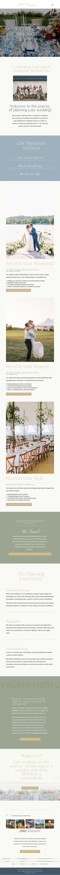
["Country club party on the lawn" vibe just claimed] (39, 823)
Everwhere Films (14, 858)
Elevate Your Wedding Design (19, 504)
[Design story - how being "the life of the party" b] (10, 823)
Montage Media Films (32, 858)
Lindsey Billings (56, 861)
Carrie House (18, 863)
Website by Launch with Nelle (29, 871)
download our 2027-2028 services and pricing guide (30, 553)
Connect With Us (30, 788)
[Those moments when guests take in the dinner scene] (20, 823)
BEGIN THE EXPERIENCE (30, 851)
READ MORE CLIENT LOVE (30, 739)
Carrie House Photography (15, 861)
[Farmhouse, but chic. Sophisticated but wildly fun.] (49, 823)
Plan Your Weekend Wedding (18, 290)
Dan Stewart (38, 863)
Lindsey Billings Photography (31, 861)
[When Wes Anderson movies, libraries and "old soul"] (29, 823)
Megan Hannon (28, 863)
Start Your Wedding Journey (19, 394)
